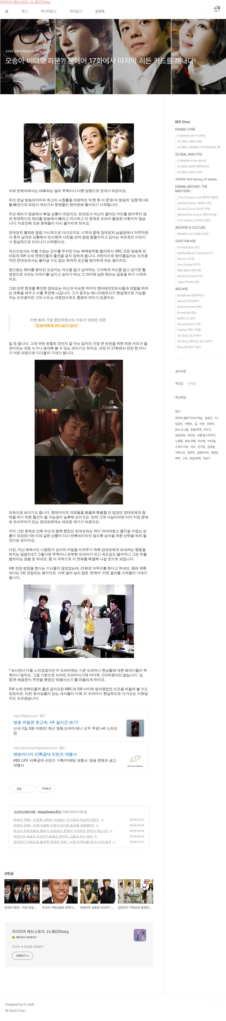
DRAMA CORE (185, 129)
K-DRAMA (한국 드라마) (191, 135)
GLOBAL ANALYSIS (189, 141)
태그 (25, 11)
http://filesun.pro (25, 716)
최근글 (179, 383)
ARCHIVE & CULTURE (190, 227)
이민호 (191, 435)
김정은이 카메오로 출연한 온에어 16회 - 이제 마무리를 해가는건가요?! (62, 842)
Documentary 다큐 (188, 324)
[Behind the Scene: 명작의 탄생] (196, 214)
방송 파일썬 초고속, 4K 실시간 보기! (45, 722)
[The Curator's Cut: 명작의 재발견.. (198, 197)
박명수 (188, 423)
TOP (217, 1006)
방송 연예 (190, 441)
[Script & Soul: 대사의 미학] (193, 209)
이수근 (207, 429)
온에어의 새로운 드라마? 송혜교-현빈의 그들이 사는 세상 (53, 836)
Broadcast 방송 (186, 312)
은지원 (201, 446)
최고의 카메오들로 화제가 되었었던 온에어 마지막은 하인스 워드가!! (60, 831)
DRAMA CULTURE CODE (193, 234)
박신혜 (201, 441)
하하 (177, 458)
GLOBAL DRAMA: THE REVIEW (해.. (199, 147)
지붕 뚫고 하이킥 (206, 435)
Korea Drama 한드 (49, 812)
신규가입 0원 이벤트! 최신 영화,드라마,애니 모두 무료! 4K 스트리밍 (65, 730)
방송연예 (180, 435)
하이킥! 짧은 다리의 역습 (188, 418)
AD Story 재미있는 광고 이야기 (195, 341)
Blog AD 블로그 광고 (189, 347)
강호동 (211, 446)
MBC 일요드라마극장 (189, 270)
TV (216, 418)
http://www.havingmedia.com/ (35, 748)
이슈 (192, 446)
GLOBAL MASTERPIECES (193, 166)
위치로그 (76, 11)
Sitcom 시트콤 (185, 259)
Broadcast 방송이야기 (190, 295)
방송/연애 (195, 429)
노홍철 (179, 441)
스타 (185, 458)
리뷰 (202, 423)
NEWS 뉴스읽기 (186, 318)
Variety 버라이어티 (188, 301)
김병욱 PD (203, 452)
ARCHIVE (181, 289)
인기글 (192, 383)
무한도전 (180, 452)
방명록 (100, 11)
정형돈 (214, 452)
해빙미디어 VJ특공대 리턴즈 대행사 (45, 754)
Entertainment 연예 (189, 306)
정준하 (191, 452)
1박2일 (211, 441)
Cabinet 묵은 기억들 (189, 329)
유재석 (210, 423)
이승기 (206, 458)
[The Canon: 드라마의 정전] (193, 220)
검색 (207, 9)
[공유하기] (25, 788)
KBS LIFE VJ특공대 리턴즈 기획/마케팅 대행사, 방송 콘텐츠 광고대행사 (64, 762)
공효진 (208, 418)
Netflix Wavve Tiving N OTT (195, 253)
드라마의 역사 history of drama (196, 179)
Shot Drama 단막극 (188, 264)
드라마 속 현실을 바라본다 (27, 946)
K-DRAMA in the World (191, 160)
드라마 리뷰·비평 (24, 812)
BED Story (182, 122)
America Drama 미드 (190, 276)
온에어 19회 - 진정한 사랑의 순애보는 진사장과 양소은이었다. (56, 820)
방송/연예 (195, 458)
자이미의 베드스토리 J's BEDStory (25, 2)
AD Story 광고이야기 (189, 335)
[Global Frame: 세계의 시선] (194, 203)
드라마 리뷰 (181, 446)
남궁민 (179, 423)
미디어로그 (48, 11)
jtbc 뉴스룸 (181, 429)
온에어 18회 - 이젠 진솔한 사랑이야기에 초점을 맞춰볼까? (53, 825)
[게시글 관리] (31, 788)
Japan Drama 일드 (188, 282)
